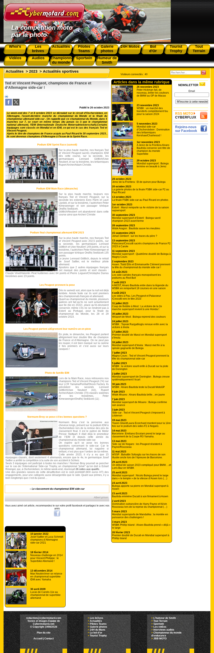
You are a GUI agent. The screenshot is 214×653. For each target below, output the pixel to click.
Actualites (15, 71)
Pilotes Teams (98, 623)
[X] (16, 104)
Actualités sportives (61, 71)
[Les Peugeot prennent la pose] (31, 322)
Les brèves (96, 618)
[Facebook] (8, 104)
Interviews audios (163, 629)
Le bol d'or (96, 632)
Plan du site (44, 632)
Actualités (96, 621)
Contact (49, 638)
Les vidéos (159, 626)
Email (192, 91)
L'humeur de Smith (164, 618)
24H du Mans (97, 629)
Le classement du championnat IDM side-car (58, 488)
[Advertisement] (191, 198)
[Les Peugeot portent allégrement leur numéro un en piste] (31, 366)
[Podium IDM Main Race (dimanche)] (31, 226)
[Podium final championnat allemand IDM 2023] (31, 270)
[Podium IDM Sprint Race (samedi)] (31, 182)
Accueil (37, 638)
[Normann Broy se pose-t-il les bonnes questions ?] (31, 454)
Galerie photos (98, 626)
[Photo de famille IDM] (31, 410)
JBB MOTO (160, 638)
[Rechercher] (203, 72)
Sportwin (158, 623)
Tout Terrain (160, 621)
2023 (33, 71)
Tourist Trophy (98, 635)
